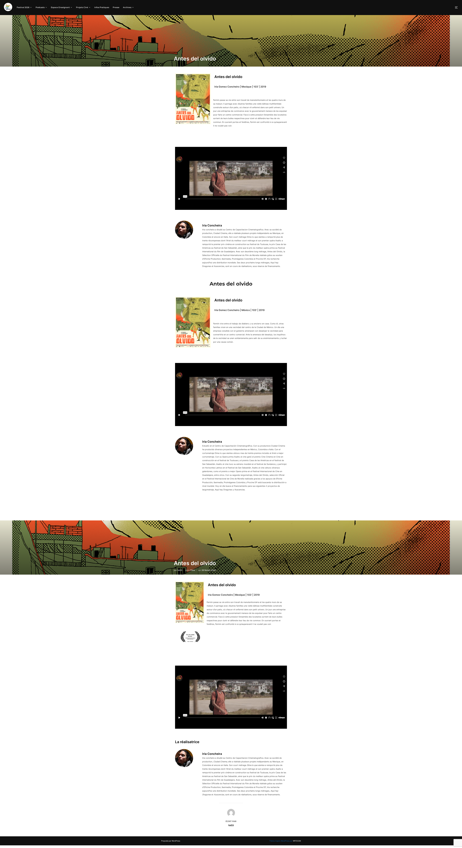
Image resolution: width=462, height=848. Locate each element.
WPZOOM (297, 841)
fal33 (179, 570)
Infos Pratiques (101, 7)
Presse (116, 7)
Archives (127, 7)
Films (192, 570)
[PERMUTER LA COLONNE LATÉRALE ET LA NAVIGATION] (457, 7)
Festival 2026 (23, 7)
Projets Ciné (82, 7)
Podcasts (40, 7)
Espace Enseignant (60, 7)
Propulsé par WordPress (170, 841)
